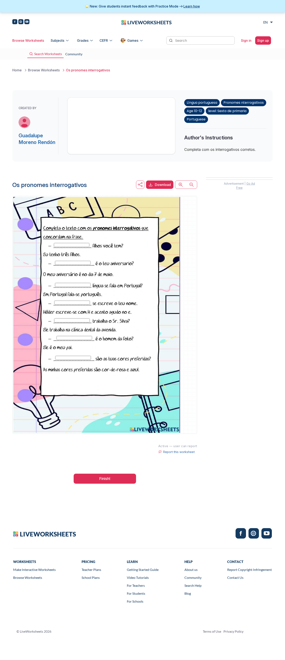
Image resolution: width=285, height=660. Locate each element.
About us (191, 570)
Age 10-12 (194, 111)
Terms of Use (212, 631)
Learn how (191, 6)
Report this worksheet (179, 452)
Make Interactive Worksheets (34, 570)
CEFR (104, 40)
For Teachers (136, 585)
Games (132, 40)
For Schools (135, 601)
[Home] (146, 22)
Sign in (246, 40)
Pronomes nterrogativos (243, 102)
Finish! (104, 478)
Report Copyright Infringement (249, 570)
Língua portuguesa (202, 102)
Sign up (263, 40)
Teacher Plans (91, 570)
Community (193, 577)
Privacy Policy (233, 631)
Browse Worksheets (28, 40)
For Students (136, 593)
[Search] (171, 40)
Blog (187, 593)
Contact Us (235, 577)
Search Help (193, 585)
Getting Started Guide (143, 570)
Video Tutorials (138, 577)
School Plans (91, 577)
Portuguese (196, 119)
